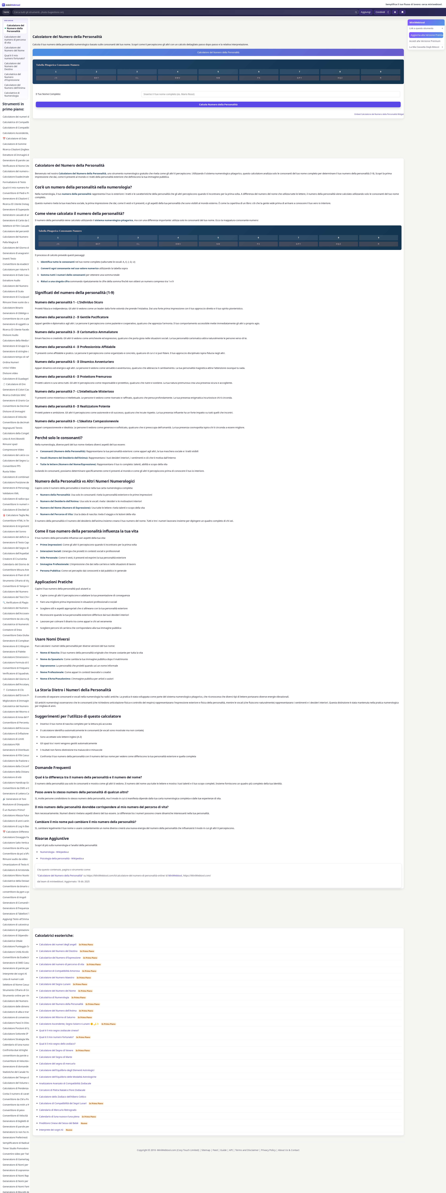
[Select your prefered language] (395, 12)
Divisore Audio (10, 335)
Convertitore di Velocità (15, 1115)
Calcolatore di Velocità (14, 416)
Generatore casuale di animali (16, 214)
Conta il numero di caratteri (16, 1093)
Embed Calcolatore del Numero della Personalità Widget (379, 114)
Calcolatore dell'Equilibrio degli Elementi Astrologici (66, 1070)
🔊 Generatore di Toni (14, 799)
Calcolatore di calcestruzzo (16, 924)
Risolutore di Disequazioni (16, 804)
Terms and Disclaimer (247, 1150)
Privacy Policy (268, 1150)
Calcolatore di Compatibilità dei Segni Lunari (63, 1103)
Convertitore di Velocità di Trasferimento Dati (16, 1061)
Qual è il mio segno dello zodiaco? (57, 1043)
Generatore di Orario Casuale (16, 400)
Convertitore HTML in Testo (16, 520)
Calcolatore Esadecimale (16, 176)
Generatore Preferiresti (15, 1137)
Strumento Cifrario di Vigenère (16, 580)
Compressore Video (13, 449)
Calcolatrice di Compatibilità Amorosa (59, 970)
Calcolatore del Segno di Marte (55, 1057)
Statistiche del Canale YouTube (16, 1071)
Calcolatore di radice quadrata (16, 498)
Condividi (380, 12)
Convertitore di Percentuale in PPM (16, 722)
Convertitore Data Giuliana (16, 635)
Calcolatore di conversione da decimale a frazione (16, 1017)
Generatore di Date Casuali (16, 275)
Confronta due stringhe (15, 1050)
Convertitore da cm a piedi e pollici (16, 318)
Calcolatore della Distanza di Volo (16, 771)
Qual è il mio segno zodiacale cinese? (59, 1030)
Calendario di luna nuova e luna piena (59, 1116)
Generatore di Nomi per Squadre (16, 1164)
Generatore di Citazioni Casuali (16, 198)
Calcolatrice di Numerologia (54, 997)
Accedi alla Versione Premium (424, 41)
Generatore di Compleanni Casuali (16, 640)
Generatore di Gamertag (16, 1159)
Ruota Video (9, 471)
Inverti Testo (9, 258)
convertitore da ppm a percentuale (16, 891)
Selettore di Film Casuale (16, 225)
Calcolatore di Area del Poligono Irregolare (16, 717)
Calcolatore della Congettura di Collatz (16, 433)
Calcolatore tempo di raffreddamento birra (16, 356)
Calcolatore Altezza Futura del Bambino (16, 815)
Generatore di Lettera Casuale (16, 793)
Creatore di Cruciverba (15, 558)
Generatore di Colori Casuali (16, 389)
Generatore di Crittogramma (16, 646)
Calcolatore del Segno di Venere (56, 1050)
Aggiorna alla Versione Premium (427, 35)
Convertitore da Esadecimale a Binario (16, 957)
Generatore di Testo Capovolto (16, 542)
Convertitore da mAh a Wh (16, 1104)
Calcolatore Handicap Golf (16, 782)
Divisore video (10, 373)
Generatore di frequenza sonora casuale (16, 908)
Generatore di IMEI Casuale (16, 962)
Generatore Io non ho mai (16, 1132)
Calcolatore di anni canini (16, 820)
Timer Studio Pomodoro (15, 1148)
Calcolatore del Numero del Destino (58, 951)
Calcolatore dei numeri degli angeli (57, 944)
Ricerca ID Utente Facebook (16, 329)
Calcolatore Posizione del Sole (16, 482)
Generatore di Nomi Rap (16, 1175)
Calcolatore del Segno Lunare (55, 984)
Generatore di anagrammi (16, 253)
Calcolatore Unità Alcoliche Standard (16, 951)
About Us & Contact (288, 1150)
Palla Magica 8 (10, 242)
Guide (223, 1150)
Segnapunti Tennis (12, 427)
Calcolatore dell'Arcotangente (16, 684)
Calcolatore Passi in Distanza (16, 1022)
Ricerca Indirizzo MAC (14, 395)
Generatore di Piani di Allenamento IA (16, 575)
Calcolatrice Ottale (12, 940)
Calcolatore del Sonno (14, 531)
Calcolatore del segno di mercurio (57, 1063)
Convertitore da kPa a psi (16, 848)
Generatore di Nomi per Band (16, 1181)
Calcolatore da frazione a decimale (16, 760)
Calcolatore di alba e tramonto (16, 1011)
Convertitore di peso (14, 1110)
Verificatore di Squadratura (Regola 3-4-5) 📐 (16, 673)
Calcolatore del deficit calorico (16, 537)
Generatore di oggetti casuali (16, 324)
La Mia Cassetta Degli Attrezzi (424, 47)
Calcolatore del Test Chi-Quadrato (16, 597)
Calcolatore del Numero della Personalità (61, 1004)
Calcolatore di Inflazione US (16, 733)
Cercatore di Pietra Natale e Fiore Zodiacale (62, 1090)
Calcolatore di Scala (13, 291)
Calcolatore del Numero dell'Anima (58, 1010)
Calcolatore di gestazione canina (16, 930)
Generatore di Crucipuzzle (16, 296)
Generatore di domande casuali (16, 1066)
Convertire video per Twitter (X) (16, 1153)
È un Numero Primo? (14, 809)
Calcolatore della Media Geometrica (16, 340)
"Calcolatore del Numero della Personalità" (60, 875)
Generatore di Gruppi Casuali (16, 345)
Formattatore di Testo (14, 182)
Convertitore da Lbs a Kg (16, 618)
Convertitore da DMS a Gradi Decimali (16, 788)
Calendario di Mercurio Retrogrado (57, 1109)
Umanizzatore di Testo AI (16, 864)
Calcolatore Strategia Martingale (16, 1039)
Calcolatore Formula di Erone (16, 662)
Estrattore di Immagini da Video (16, 154)
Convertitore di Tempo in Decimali (16, 586)
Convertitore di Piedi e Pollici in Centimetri (16, 193)
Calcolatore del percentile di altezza (16, 231)
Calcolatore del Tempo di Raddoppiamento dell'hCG (16, 1077)
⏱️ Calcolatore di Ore (14, 384)
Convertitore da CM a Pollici (16, 1099)
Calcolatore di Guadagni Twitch (16, 378)
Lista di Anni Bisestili (14, 438)
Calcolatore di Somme (14, 144)
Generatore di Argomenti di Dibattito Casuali (16, 526)
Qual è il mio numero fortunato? (56, 1037)
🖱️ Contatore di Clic (13, 689)
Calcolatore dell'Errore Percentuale (16, 695)
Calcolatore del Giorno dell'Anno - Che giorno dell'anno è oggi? (16, 247)
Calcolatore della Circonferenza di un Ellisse (16, 766)
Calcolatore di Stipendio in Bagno (16, 935)
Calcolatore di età (12, 777)
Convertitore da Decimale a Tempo (16, 406)
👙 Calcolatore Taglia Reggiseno (16, 515)
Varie (6, 12)
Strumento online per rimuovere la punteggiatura (16, 995)
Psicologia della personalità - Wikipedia (61, 858)
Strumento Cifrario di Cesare (16, 990)
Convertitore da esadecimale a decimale (16, 264)
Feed (215, 1150)
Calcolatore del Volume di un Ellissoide (16, 1082)
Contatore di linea (12, 629)
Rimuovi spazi (10, 444)
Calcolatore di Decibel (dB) (16, 509)
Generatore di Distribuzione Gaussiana (16, 749)
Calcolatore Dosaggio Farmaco (16, 837)
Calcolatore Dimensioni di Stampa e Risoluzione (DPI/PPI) (16, 657)
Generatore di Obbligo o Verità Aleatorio (16, 313)
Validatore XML (11, 493)
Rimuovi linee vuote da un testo (16, 302)
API (231, 1150)
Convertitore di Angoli (14, 897)
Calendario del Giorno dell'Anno (16, 564)
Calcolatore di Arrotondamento (16, 870)
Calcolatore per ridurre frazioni (16, 269)
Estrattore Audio (11, 280)
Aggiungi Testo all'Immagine (16, 919)
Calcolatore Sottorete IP (15, 1033)
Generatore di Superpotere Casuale (16, 209)
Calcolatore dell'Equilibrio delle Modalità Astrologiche (67, 1076)
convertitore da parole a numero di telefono (16, 1055)
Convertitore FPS (12, 466)
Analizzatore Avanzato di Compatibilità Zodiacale (65, 1083)
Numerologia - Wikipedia (53, 852)
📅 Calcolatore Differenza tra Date (16, 831)
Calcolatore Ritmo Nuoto (16, 875)
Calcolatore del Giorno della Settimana (16, 678)
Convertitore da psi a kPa (16, 853)
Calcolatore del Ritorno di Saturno (57, 1017)
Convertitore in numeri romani (16, 504)
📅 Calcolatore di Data (15, 138)
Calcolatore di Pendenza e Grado (16, 1088)
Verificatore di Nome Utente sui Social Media (16, 165)
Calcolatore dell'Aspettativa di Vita (16, 553)
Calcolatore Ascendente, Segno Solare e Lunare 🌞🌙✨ (69, 1023)
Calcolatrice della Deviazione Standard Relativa (16, 880)
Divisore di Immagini (14, 411)
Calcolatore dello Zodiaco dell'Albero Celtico (62, 1096)
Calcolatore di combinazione (16, 477)
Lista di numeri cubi (13, 979)
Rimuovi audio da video (15, 859)
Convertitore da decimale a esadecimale (16, 422)
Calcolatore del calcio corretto (16, 455)
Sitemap (205, 1150)
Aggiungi (366, 12)
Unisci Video (9, 367)
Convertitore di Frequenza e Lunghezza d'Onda (16, 668)
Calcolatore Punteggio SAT (16, 946)
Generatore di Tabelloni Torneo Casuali (16, 913)
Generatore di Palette (14, 651)
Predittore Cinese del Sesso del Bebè (58, 1123)
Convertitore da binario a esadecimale (16, 886)
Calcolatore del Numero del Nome (57, 990)
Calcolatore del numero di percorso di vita (61, 964)
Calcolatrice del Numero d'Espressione (60, 957)
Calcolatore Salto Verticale (16, 842)
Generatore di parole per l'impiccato (16, 1126)
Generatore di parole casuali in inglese (16, 160)
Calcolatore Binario (13, 307)
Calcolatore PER (11, 744)
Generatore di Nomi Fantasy (16, 1186)
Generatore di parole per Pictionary (16, 968)
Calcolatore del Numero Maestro (56, 977)
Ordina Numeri (11, 362)
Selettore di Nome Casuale (16, 984)
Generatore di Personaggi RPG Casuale (16, 487)
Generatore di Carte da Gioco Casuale (16, 220)
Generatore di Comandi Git (16, 902)
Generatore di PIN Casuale (16, 755)
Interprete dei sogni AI (51, 1129)
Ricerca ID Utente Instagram (16, 204)
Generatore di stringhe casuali (16, 351)
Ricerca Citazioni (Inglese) (16, 149)
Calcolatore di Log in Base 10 (16, 826)
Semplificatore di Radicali (16, 1142)
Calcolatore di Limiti (13, 739)
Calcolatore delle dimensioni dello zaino (16, 1006)
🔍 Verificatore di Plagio (15, 602)
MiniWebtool (175, 875)
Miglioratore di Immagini (16, 700)
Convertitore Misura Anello (16, 569)
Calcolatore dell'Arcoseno (16, 613)
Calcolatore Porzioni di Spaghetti (16, 1028)
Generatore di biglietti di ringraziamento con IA (16, 1121)
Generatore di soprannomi (16, 1170)
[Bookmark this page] (402, 12)
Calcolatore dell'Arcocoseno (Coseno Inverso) (16, 728)
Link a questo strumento (421, 28)
